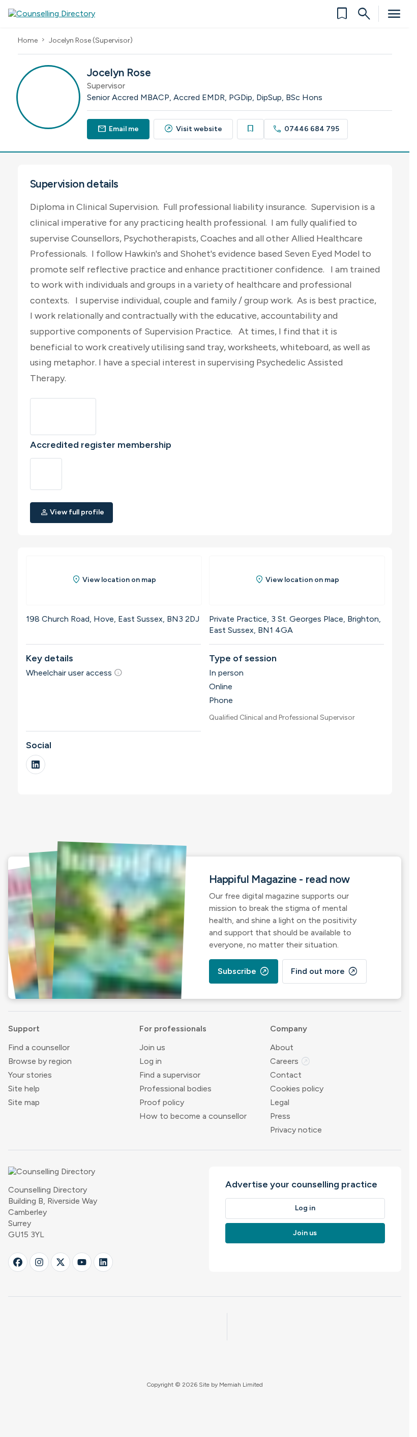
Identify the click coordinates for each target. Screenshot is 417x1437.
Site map (24, 1102)
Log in (150, 1061)
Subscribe (244, 971)
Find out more (324, 971)
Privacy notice (296, 1130)
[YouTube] (82, 1262)
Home (28, 40)
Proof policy (161, 1102)
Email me (118, 129)
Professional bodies (175, 1088)
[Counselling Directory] (57, 14)
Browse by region (40, 1061)
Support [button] (24, 1028)
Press (280, 1116)
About (281, 1047)
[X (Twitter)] (60, 1262)
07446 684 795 (306, 129)
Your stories (30, 1075)
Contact (286, 1075)
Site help (24, 1088)
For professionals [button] (172, 1028)
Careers (290, 1061)
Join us (152, 1047)
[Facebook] (18, 1262)
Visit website (193, 129)
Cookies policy (296, 1088)
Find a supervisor (169, 1075)
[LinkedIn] (35, 764)
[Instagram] (39, 1262)
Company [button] (288, 1028)
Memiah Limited (241, 1384)
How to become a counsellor (193, 1116)
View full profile (72, 512)
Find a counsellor (39, 1047)
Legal (279, 1102)
